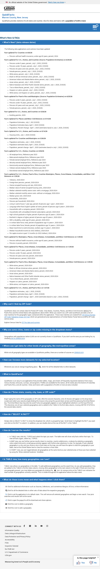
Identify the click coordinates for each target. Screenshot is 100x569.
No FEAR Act (9, 549)
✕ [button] (98, 557)
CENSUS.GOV (79, 352)
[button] (81, 563)
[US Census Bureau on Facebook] (24, 526)
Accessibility (9, 540)
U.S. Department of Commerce (16, 552)
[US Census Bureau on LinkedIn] (36, 526)
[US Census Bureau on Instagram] (47, 526)
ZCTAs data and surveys (31, 322)
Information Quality (12, 530)
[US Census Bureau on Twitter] (30, 526)
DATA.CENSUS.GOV (18, 338)
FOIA (6, 543)
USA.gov (8, 555)
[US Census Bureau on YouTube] (42, 526)
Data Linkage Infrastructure (15, 533)
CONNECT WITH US (13, 526)
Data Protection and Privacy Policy (17, 537)
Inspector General (11, 546)
